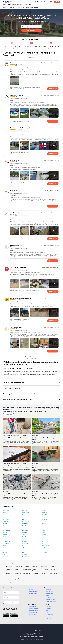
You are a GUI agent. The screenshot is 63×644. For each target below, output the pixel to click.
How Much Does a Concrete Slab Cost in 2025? (16, 466)
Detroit (24, 519)
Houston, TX (53, 566)
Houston (44, 534)
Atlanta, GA (9, 566)
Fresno (4, 517)
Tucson (4, 514)
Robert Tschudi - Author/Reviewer (11, 435)
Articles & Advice (27, 4)
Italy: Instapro (31, 630)
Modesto (5, 523)
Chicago (5, 554)
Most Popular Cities (7, 563)
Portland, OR (18, 573)
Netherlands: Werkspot (39, 630)
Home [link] (4, 7)
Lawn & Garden (15, 4)
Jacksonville (6, 543)
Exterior (9, 4)
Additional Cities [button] (6, 582)
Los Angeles (6, 521)
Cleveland (24, 552)
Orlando (5, 548)
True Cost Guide (49, 591)
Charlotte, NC (18, 566)
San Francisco (6, 530)
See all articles (8, 414)
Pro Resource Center (33, 610)
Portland (44, 510)
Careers (47, 610)
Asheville (24, 539)
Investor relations (49, 614)
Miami (4, 545)
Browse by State (17, 563)
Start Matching (31, 30)
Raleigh (24, 545)
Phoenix (5, 512)
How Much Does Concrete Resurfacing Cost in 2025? (45, 494)
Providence (44, 519)
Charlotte (24, 541)
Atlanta (5, 552)
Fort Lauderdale (7, 541)
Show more (56, 74)
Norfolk (43, 541)
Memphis (44, 521)
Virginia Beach (45, 545)
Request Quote (53, 88)
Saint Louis (25, 530)
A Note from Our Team (50, 599)
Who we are (48, 608)
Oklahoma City (26, 556)
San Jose (5, 532)
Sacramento (6, 525)
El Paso (43, 530)
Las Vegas (24, 532)
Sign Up (57, 1)
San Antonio (45, 537)
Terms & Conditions (39, 636)
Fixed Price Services (33, 593)
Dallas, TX (34, 566)
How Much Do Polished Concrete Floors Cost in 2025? (46, 466)
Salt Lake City (45, 539)
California (28, 634)
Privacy (24, 634)
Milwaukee (44, 552)
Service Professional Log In (35, 606)
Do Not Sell (32, 634)
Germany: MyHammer (24, 630)
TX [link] (7, 7)
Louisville (24, 510)
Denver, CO (44, 566)
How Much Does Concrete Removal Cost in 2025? (15, 494)
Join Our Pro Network (34, 608)
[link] (31, 64)
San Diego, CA (44, 573)
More (21, 4)
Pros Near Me (48, 597)
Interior (4, 4)
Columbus (24, 554)
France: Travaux (16, 630)
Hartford (5, 537)
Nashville (44, 523)
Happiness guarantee (50, 618)
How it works (48, 606)
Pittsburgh (44, 517)
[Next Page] (40, 356)
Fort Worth (44, 532)
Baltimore (24, 514)
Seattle (43, 548)
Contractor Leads (33, 612)
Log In (50, 1)
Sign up (11, 602)
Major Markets (8, 506)
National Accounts (33, 614)
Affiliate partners (49, 620)
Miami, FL (17, 569)
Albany (24, 534)
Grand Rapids (25, 521)
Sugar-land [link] (11, 7)
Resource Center (49, 593)
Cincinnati (24, 550)
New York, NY (53, 569)
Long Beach (6, 519)
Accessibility (37, 634)
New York (24, 537)
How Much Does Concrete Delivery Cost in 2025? (15, 438)
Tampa (4, 550)
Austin (43, 525)
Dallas (43, 528)
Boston (24, 517)
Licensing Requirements (51, 601)
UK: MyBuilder (47, 630)
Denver (5, 534)
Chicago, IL (26, 566)
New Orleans (25, 512)
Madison (44, 550)
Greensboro (25, 543)
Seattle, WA (9, 578)
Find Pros (31, 589)
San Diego (5, 528)
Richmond (44, 543)
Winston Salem (26, 548)
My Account (48, 589)
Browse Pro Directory (33, 591)
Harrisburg (44, 512)
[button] (14, 80)
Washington (6, 539)
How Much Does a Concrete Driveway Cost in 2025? (45, 438)
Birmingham (6, 510)
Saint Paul (24, 525)
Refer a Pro (48, 595)
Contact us (48, 616)
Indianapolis (6, 556)
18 (37, 356)
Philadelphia (45, 514)
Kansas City (25, 528)
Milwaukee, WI (27, 569)
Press (47, 612)
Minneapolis (25, 523)
